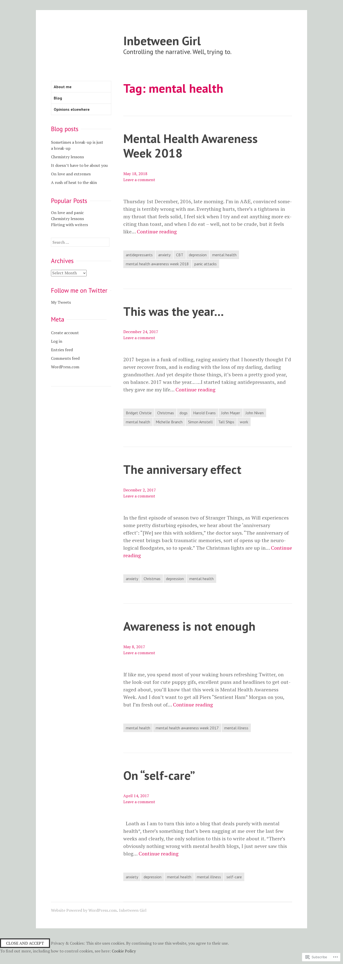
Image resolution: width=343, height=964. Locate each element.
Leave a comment (139, 179)
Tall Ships (226, 421)
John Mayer (230, 412)
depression (198, 254)
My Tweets (61, 302)
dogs (184, 412)
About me (63, 86)
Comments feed (65, 358)
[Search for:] (80, 242)
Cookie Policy (124, 951)
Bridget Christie (139, 412)
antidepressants (139, 254)
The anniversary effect (182, 469)
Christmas (165, 412)
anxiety (164, 254)
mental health (224, 254)
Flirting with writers (69, 224)
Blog (58, 97)
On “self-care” (159, 775)
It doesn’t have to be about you (79, 165)
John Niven (255, 412)
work (244, 421)
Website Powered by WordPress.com (84, 910)
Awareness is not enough (189, 626)
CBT (179, 254)
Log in (56, 341)
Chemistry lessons (67, 157)
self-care (234, 876)
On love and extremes (71, 174)
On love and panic (67, 212)
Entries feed (62, 349)
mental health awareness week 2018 (157, 263)
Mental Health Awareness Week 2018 (190, 145)
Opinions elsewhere (72, 109)
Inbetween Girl (162, 40)
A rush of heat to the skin (74, 182)
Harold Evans (204, 412)
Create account (65, 332)
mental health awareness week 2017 (187, 727)
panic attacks (205, 263)
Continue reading (157, 231)
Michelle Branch (169, 421)
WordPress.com (65, 367)
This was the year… (173, 311)
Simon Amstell (200, 421)
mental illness (236, 727)
